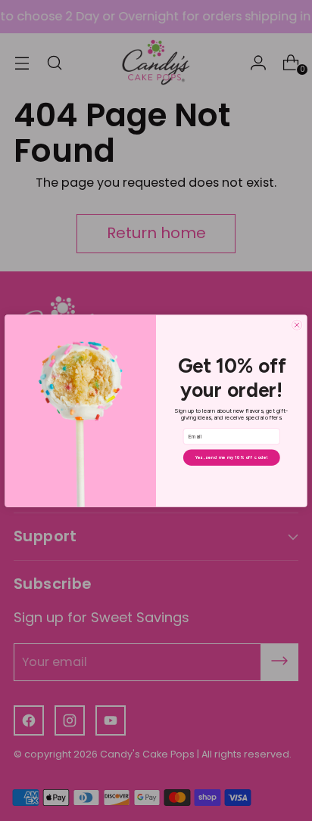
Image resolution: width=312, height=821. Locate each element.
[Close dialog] (297, 324)
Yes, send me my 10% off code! (231, 457)
